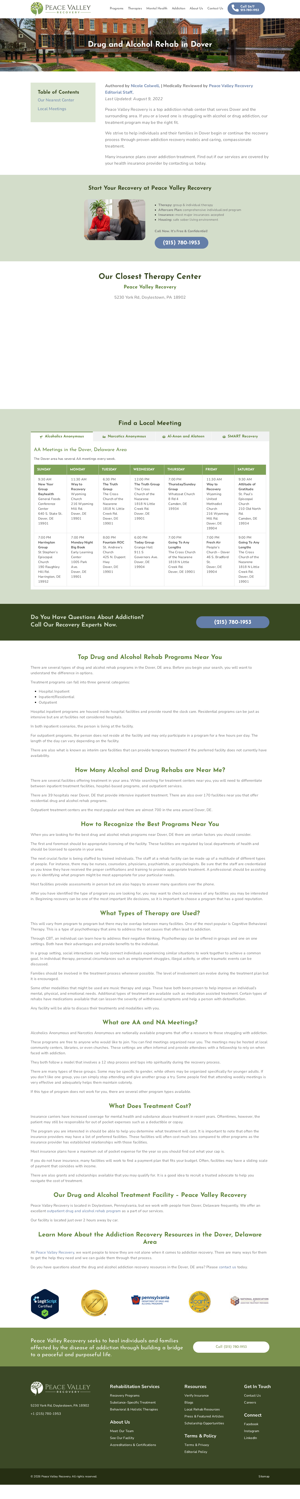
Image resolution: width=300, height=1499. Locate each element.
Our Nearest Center (56, 100)
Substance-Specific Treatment (133, 1402)
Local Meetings (52, 109)
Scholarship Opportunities (204, 1423)
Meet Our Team (122, 1431)
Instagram (251, 1431)
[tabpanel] (150, 515)
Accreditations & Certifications (133, 1445)
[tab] (62, 436)
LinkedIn (250, 1438)
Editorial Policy (195, 1452)
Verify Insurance (196, 1395)
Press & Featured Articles (204, 1416)
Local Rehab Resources (202, 1409)
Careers (250, 1402)
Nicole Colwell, (146, 86)
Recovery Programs (125, 1395)
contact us (227, 1267)
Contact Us (252, 1395)
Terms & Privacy (196, 1445)
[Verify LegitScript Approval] (45, 1291)
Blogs (188, 1402)
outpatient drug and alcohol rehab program (84, 1211)
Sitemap (264, 1476)
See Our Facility (122, 1438)
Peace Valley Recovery (55, 1252)
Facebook (251, 1424)
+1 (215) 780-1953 (46, 1413)
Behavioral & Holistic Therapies (134, 1409)
